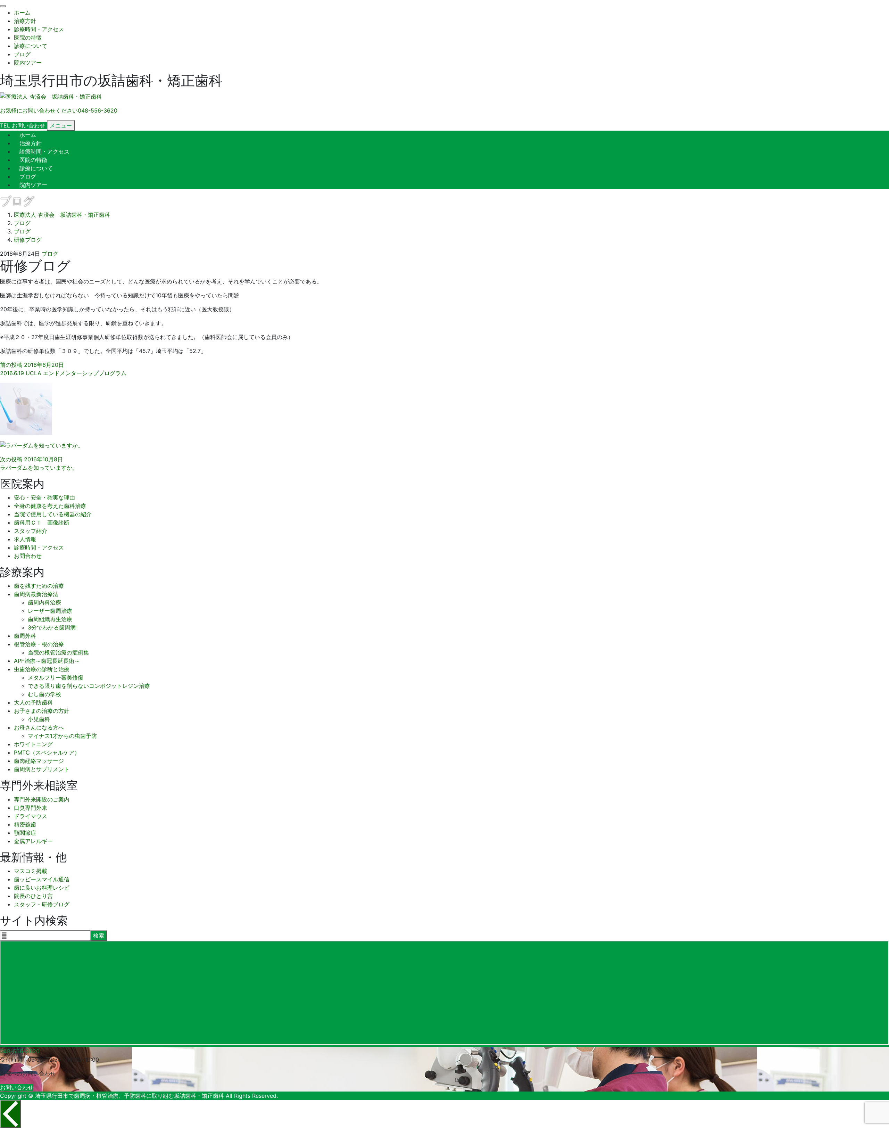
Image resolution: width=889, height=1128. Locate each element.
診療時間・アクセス (39, 29)
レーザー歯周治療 (50, 610)
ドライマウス (30, 816)
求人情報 (25, 539)
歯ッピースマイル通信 (41, 879)
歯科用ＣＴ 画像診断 (41, 522)
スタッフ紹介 (30, 530)
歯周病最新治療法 (36, 594)
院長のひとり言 (33, 895)
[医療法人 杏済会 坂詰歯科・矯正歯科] (51, 96)
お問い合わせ (16, 1087)
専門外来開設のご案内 (41, 799)
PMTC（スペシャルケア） (47, 752)
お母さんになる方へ (39, 727)
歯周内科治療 (44, 602)
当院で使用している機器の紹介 (53, 514)
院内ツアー (28, 62)
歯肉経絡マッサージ (39, 760)
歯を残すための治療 (39, 585)
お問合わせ (28, 555)
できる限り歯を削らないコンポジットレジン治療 (89, 685)
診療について (30, 45)
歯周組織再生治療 (50, 619)
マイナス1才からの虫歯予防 (62, 735)
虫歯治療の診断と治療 (41, 669)
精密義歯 (25, 824)
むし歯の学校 (44, 694)
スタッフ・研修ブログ (41, 904)
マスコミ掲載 (30, 870)
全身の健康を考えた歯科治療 (50, 505)
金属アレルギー (33, 841)
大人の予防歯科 (33, 702)
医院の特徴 (28, 37)
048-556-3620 (20, 1051)
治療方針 (25, 20)
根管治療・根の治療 (39, 644)
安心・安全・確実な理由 (44, 497)
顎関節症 (25, 832)
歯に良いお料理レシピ (41, 887)
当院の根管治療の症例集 (58, 652)
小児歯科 (39, 719)
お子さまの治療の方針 (41, 710)
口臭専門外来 (30, 807)
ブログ (22, 54)
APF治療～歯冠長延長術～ (47, 660)
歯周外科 (25, 635)
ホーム (22, 12)
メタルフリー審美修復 (55, 677)
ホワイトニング (33, 744)
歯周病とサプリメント (41, 769)
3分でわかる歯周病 (52, 627)
